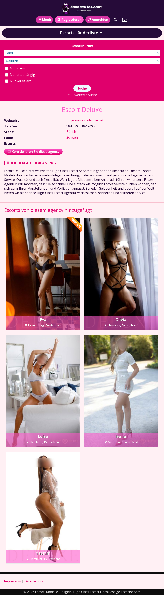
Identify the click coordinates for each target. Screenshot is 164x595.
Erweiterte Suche (84, 95)
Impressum (12, 581)
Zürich (71, 131)
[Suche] (115, 19)
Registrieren (71, 19)
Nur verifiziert (20, 81)
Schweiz (72, 137)
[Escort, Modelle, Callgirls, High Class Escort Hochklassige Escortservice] (82, 8)
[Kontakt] (124, 19)
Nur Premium (19, 68)
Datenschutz (33, 581)
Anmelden (100, 19)
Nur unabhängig (22, 74)
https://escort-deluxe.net (84, 120)
